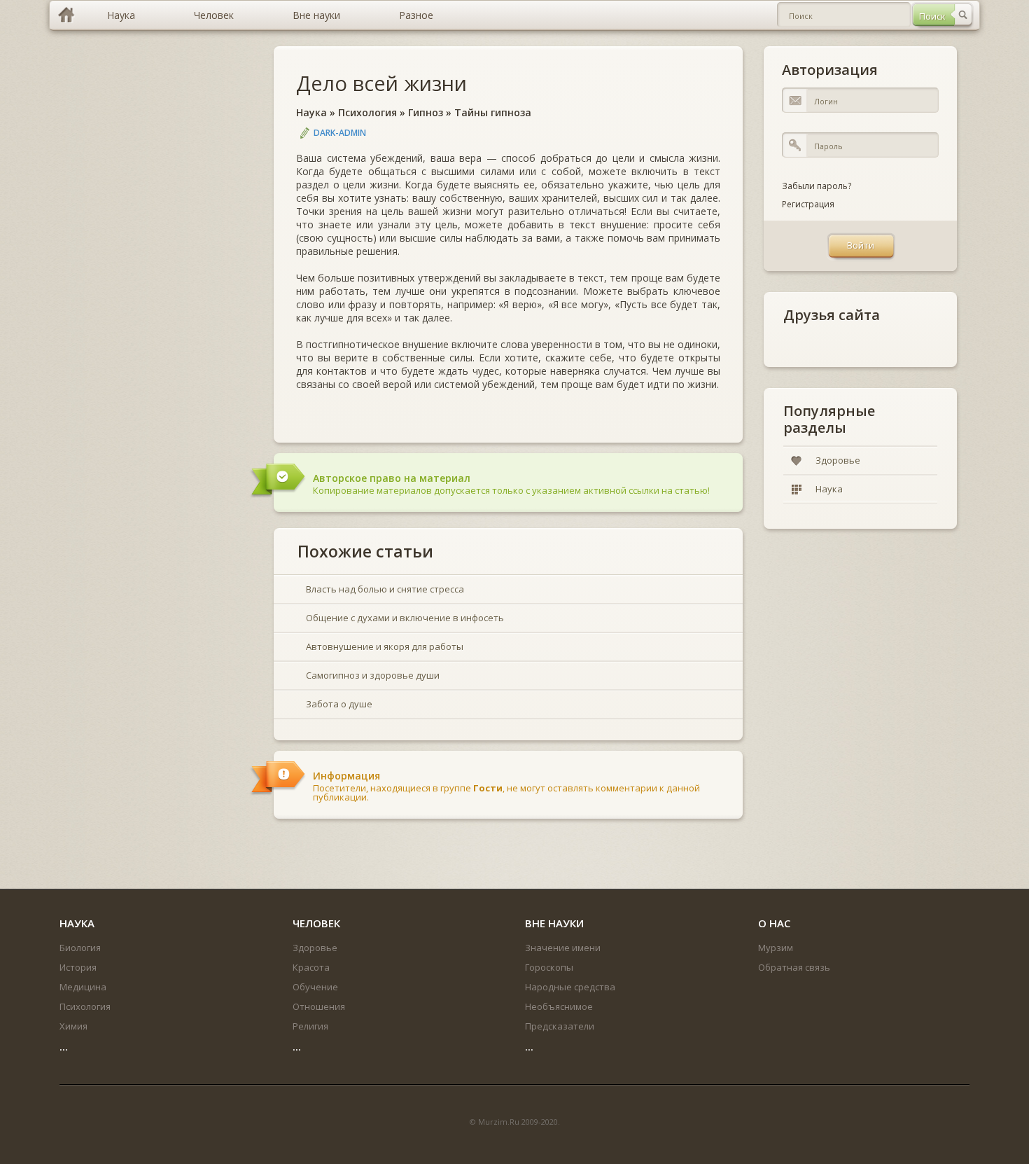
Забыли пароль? (816, 186)
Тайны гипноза (492, 112)
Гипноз (425, 112)
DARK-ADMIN (340, 133)
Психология (367, 112)
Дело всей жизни (381, 83)
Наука (311, 112)
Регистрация (808, 204)
